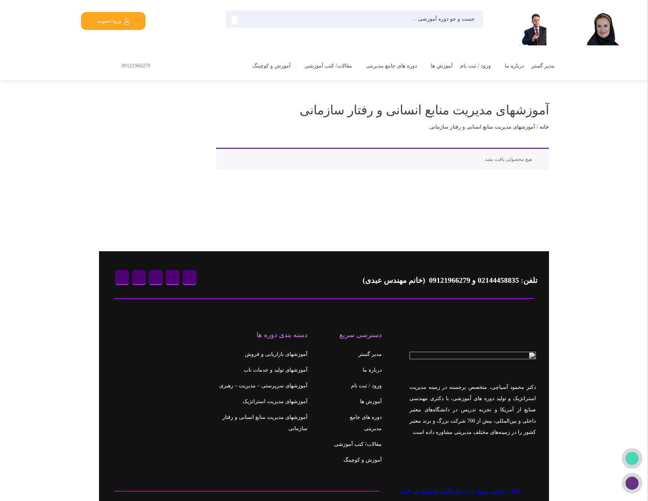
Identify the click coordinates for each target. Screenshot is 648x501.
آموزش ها (442, 66)
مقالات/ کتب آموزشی (328, 66)
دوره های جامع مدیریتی (391, 66)
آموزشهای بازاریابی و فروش (276, 354)
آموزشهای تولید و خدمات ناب (276, 370)
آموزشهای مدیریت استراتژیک (275, 401)
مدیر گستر (543, 66)
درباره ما (514, 66)
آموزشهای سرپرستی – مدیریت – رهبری (263, 385)
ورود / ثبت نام (475, 66)
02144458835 (498, 280)
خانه (544, 127)
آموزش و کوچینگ (271, 66)
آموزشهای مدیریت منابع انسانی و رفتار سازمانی (265, 422)
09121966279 (136, 66)
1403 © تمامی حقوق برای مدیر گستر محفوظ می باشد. (460, 491)
